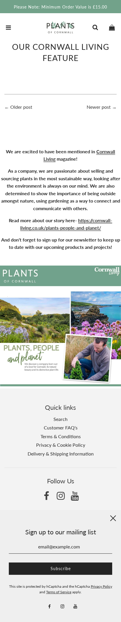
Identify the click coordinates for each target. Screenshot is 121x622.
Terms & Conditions (61, 436)
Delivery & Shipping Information (61, 453)
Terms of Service (58, 592)
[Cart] (112, 27)
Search (60, 419)
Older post (21, 107)
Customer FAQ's (61, 427)
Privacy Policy (101, 586)
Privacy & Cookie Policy (60, 445)
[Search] (95, 27)
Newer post (99, 107)
